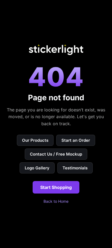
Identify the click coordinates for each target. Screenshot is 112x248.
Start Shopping (56, 187)
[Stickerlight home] (56, 49)
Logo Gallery (37, 167)
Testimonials (75, 167)
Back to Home (56, 201)
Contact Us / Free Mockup (56, 154)
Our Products (35, 140)
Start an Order (75, 140)
